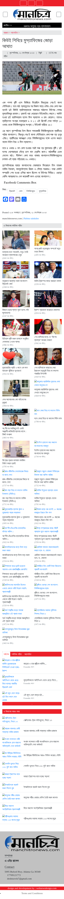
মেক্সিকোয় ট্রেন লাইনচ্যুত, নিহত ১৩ (38, 720)
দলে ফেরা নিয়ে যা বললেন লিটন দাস (48, 418)
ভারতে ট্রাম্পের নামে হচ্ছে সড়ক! (36, 776)
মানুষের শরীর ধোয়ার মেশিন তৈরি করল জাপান (41, 797)
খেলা (20, 191)
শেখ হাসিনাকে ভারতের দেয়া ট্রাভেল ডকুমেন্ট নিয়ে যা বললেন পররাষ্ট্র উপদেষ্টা (46, 370)
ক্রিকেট (12, 191)
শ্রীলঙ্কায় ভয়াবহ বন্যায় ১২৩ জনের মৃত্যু (40, 818)
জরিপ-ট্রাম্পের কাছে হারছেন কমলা (47, 281)
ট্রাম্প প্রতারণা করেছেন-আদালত (47, 310)
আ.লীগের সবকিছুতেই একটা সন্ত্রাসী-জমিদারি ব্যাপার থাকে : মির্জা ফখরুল (14, 431)
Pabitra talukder (31, 218)
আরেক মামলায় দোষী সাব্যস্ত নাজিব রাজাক (40, 730)
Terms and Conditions (32, 893)
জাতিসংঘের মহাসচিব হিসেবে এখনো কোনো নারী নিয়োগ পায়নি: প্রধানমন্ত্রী (15, 599)
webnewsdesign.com (46, 888)
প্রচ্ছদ (6, 32)
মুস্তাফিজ (42, 191)
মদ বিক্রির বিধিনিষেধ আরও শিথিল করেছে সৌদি (42, 755)
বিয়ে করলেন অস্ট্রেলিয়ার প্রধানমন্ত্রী (38, 808)
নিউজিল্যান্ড (30, 191)
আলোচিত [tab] (27, 654)
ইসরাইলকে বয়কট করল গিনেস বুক (37, 787)
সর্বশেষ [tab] (6, 654)
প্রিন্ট (41, 53)
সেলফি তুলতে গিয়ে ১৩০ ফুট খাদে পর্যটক (39, 766)
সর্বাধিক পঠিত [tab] (17, 654)
